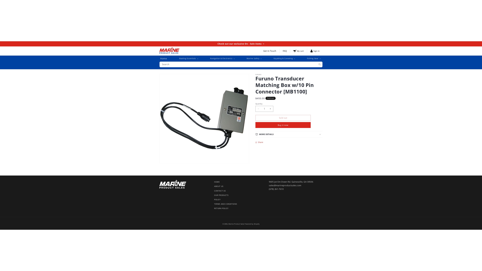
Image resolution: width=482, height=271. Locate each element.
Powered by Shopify (252, 224)
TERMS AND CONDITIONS (225, 204)
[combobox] (241, 64)
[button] (188, 58)
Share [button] (260, 142)
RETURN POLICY (221, 208)
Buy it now (283, 125)
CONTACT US (220, 191)
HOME (217, 182)
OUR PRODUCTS (221, 195)
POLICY (217, 199)
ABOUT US (218, 186)
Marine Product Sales (236, 224)
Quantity (258, 104)
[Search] (319, 64)
